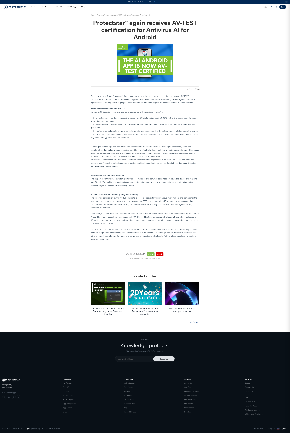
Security (269, 429)
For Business (47, 7)
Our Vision (188, 403)
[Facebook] (14, 397)
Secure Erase (129, 399)
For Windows (68, 395)
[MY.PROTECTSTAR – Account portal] (272, 7)
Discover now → (159, 2)
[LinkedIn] (18, 397)
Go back (196, 322)
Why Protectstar (190, 395)
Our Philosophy (190, 399)
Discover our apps (10, 392)
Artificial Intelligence (132, 391)
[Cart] (276, 7)
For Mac (66, 391)
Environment (189, 408)
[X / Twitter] (4, 397)
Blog (83, 7)
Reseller (187, 412)
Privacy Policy (250, 402)
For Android (67, 383)
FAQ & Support (73, 7)
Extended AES (129, 403)
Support (248, 383)
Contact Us (249, 387)
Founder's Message (192, 391)
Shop (283, 7)
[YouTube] (9, 397)
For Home (34, 7)
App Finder (67, 408)
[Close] (286, 2)
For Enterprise (68, 399)
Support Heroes (130, 412)
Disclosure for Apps (252, 410)
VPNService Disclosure (254, 414)
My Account (258, 429)
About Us (59, 7)
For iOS (66, 387)
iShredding (128, 395)
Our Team (188, 387)
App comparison (69, 403)
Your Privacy (128, 387)
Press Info (249, 391)
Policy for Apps (251, 406)
